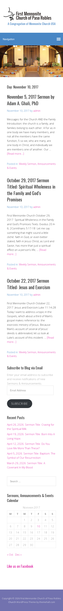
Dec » (18, 554)
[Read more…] (15, 153)
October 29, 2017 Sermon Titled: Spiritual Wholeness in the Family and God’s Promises (31, 190)
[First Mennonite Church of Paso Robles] (31, 17)
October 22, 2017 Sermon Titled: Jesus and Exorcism (28, 283)
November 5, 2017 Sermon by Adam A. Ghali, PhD (30, 99)
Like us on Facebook (20, 566)
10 (38, 526)
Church (12, 602)
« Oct (10, 554)
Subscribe (19, 404)
